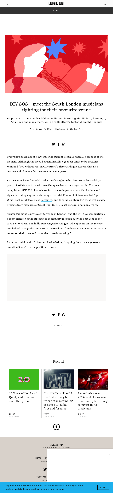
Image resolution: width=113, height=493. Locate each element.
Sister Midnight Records (73, 166)
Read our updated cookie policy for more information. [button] (34, 489)
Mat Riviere (65, 195)
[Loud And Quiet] (56, 3)
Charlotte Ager (76, 129)
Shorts (37, 458)
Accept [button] (103, 488)
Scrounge (46, 199)
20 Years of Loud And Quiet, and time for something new (23, 397)
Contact (45, 462)
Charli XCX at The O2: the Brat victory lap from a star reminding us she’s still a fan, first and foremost (58, 400)
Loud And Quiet (46, 129)
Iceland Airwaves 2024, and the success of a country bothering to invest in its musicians (92, 400)
